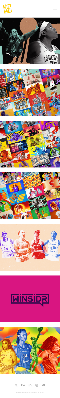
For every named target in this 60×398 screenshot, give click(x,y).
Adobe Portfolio (36, 392)
